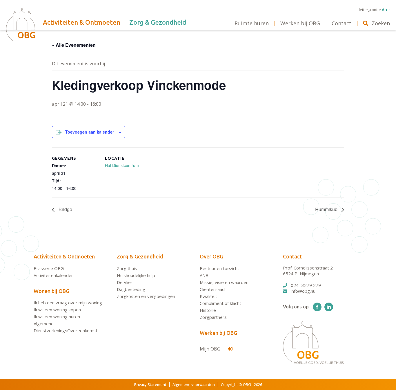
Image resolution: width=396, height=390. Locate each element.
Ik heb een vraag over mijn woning (68, 302)
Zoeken (381, 23)
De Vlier (124, 282)
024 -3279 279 (306, 285)
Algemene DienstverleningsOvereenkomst (65, 327)
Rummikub (327, 209)
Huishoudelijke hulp (136, 275)
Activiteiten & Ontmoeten (64, 256)
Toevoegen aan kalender (89, 132)
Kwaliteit (208, 296)
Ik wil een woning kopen (57, 309)
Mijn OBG (210, 349)
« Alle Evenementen (74, 45)
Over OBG (211, 256)
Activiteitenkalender (53, 275)
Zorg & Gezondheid (140, 256)
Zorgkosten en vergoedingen (146, 296)
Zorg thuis (127, 268)
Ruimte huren (252, 23)
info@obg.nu (303, 291)
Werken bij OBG (218, 333)
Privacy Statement (150, 384)
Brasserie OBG (49, 268)
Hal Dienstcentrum (122, 165)
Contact (292, 256)
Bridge (64, 209)
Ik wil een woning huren (57, 316)
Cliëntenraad (212, 289)
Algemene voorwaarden (193, 384)
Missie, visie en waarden (224, 282)
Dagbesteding (131, 289)
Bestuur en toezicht (219, 268)
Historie (208, 310)
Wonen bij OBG (51, 291)
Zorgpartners (213, 317)
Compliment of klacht (220, 303)
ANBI (205, 275)
